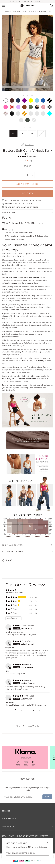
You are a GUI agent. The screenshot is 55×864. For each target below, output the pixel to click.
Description (8, 212)
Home (8, 11)
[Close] (49, 841)
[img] (18, 625)
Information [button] (9, 819)
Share (9, 560)
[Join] (45, 853)
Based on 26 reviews (14, 593)
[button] (23, 156)
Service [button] (6, 811)
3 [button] (27, 710)
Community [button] (8, 827)
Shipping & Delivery (12, 545)
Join (47, 797)
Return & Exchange (12, 551)
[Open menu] (6, 5)
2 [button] (21, 710)
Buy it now (27, 193)
